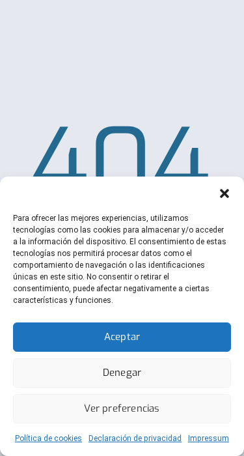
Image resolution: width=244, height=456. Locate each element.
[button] (224, 192)
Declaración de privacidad (135, 438)
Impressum (208, 438)
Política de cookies (48, 438)
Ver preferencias (121, 408)
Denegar (122, 372)
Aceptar (122, 336)
